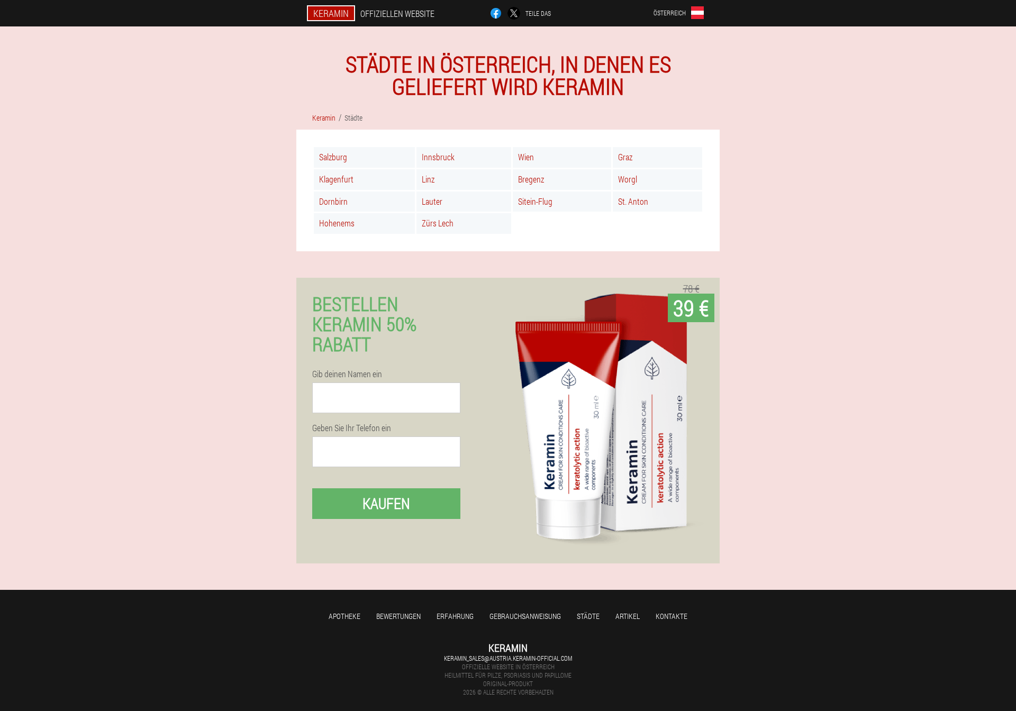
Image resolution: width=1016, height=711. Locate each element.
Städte (588, 616)
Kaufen (386, 503)
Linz (428, 179)
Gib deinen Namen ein (347, 374)
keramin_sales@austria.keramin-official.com (508, 658)
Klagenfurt (336, 179)
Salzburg (333, 156)
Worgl (627, 179)
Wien (526, 156)
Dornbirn (333, 201)
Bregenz (531, 179)
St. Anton (633, 201)
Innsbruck (438, 156)
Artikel (627, 616)
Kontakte (671, 616)
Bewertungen (398, 616)
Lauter (432, 201)
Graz (625, 156)
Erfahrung (455, 616)
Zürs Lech (437, 223)
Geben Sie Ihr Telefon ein (351, 428)
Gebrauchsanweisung (525, 616)
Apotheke (344, 616)
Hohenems (337, 223)
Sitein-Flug (535, 201)
